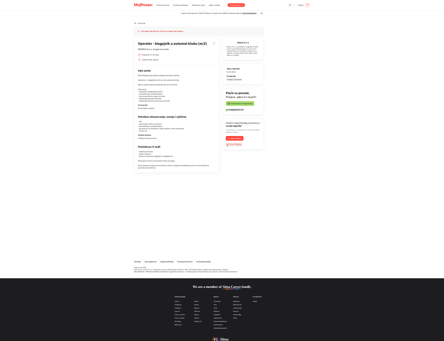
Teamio (196, 305)
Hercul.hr (236, 311)
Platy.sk (196, 318)
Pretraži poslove (162, 5)
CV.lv (215, 305)
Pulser (235, 318)
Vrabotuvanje (237, 308)
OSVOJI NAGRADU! (249, 13)
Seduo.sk (197, 311)
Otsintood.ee (218, 318)
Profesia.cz (178, 308)
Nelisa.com (178, 325)
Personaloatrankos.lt (220, 321)
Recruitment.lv (218, 325)
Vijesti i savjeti (214, 5)
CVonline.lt (217, 301)
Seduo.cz (197, 308)
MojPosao (236, 301)
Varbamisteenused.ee (220, 328)
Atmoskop (178, 321)
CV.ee (215, 308)
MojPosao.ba (237, 305)
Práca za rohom (180, 315)
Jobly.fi (255, 301)
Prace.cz (177, 311)
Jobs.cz (177, 301)
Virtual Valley (237, 315)
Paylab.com (198, 321)
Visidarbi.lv (217, 315)
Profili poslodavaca (180, 5)
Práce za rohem (180, 318)
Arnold (196, 301)
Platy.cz (196, 315)
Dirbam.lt (216, 311)
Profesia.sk (178, 305)
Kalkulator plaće (198, 5)
